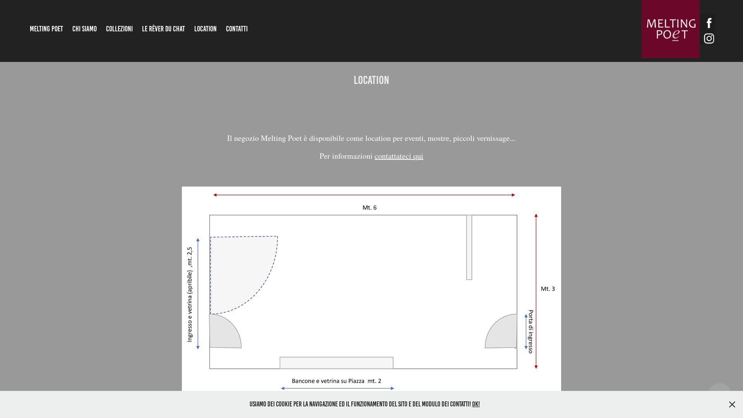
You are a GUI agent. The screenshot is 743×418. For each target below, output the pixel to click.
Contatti (237, 29)
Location (205, 29)
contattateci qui (399, 156)
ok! (476, 404)
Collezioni (119, 29)
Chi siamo (84, 29)
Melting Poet (46, 29)
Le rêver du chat (163, 29)
